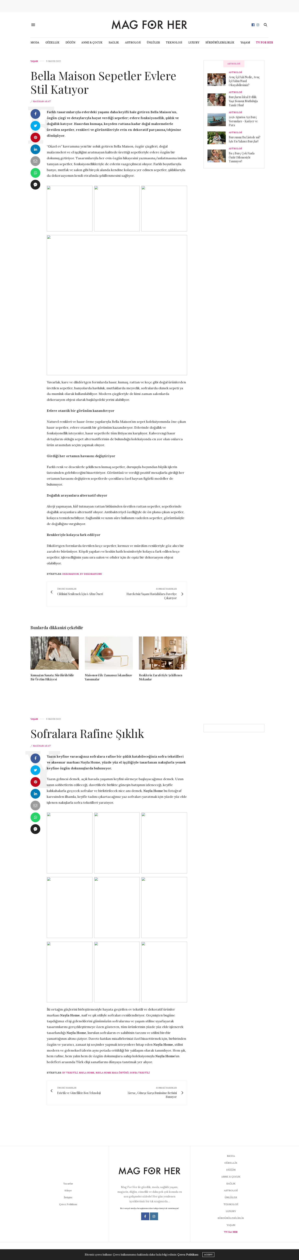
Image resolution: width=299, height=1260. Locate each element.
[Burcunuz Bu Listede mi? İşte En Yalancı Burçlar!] (218, 137)
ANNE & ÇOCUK (92, 42)
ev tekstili (70, 1072)
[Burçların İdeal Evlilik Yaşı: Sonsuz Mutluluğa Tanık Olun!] (218, 99)
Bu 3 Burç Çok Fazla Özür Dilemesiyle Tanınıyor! (241, 157)
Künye (68, 1190)
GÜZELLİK (52, 42)
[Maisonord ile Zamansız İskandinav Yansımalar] (109, 653)
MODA (35, 42)
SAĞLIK (114, 42)
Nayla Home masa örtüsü (112, 1072)
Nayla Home (86, 1072)
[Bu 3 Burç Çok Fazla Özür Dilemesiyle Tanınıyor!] (218, 156)
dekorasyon (70, 574)
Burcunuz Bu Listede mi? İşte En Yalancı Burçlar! (244, 139)
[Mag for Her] (149, 24)
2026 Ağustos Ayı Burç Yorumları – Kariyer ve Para (243, 121)
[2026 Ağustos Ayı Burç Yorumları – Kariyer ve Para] (218, 119)
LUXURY (193, 42)
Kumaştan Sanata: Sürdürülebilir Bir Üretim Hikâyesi (52, 677)
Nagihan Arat (42, 101)
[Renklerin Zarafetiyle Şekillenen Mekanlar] (163, 653)
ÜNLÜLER (153, 42)
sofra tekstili (140, 1072)
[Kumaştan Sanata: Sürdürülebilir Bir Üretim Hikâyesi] (55, 653)
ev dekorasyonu (91, 574)
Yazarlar (68, 1183)
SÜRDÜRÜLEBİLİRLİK (219, 42)
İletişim (68, 1197)
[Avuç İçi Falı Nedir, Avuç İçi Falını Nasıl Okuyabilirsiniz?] (218, 79)
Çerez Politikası (68, 1204)
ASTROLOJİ (133, 42)
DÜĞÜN (70, 42)
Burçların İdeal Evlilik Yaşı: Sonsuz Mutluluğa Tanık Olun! (243, 101)
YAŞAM (245, 42)
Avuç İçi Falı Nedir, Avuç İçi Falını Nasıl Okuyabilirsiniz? (244, 81)
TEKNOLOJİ (174, 42)
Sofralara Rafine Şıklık (87, 733)
